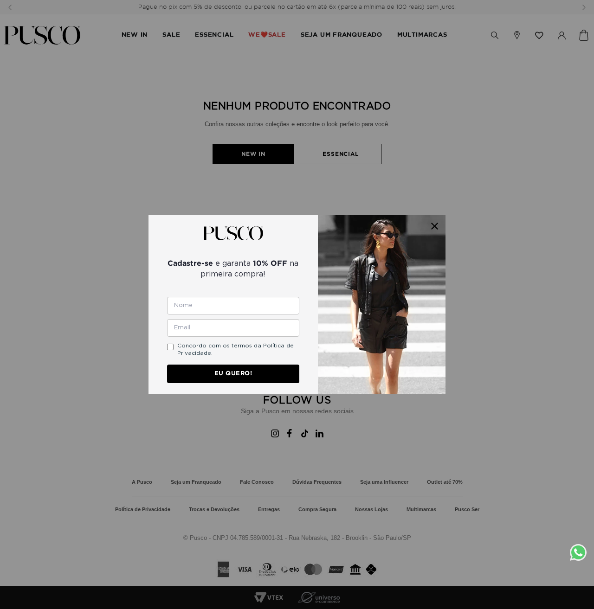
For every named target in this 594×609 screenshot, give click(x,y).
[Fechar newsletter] (434, 226)
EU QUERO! (233, 373)
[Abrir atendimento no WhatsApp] (582, 552)
